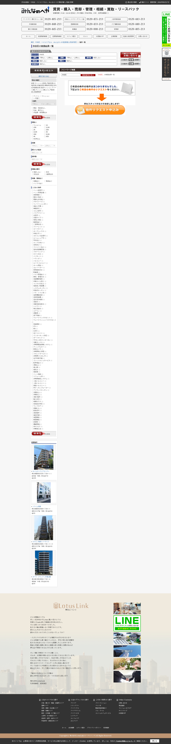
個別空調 (38, 415)
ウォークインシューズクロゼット (44, 321)
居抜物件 (38, 413)
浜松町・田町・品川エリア (49, 718)
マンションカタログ (125, 708)
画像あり (37, 181)
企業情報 (114, 36)
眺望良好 (38, 222)
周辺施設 (121, 705)
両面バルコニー (40, 385)
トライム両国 (37, 506)
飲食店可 (38, 410)
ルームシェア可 (40, 238)
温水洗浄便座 (39, 299)
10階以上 (38, 392)
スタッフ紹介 (71, 36)
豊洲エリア (44, 705)
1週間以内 (49, 174)
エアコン (38, 311)
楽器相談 (38, 195)
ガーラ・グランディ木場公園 (42, 577)
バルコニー (38, 261)
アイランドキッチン (41, 390)
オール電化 (38, 265)
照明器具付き (39, 270)
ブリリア (73, 703)
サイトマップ (123, 710)
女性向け (38, 245)
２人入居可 (38, 211)
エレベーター (39, 267)
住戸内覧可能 (39, 358)
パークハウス (75, 708)
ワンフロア (38, 406)
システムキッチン (41, 288)
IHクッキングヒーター (42, 388)
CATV (36, 331)
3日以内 (36, 174)
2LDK (35, 132)
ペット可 (98, 705)
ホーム (28, 36)
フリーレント (39, 227)
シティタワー (75, 705)
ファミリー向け (40, 247)
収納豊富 (38, 324)
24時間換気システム (41, 379)
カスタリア (74, 721)
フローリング (39, 252)
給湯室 (37, 422)
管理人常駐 (38, 220)
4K (34, 136)
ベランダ (38, 258)
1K (47, 125)
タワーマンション (101, 703)
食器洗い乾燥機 (40, 286)
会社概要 (71, 727)
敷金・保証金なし (40, 108)
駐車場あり (38, 363)
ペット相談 (38, 374)
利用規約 (106, 727)
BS (36, 329)
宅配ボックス (39, 342)
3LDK (48, 134)
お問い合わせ (142, 36)
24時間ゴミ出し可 (41, 356)
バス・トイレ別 (40, 293)
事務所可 (38, 208)
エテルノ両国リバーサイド (41, 541)
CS (36, 326)
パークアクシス (75, 710)
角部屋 (37, 372)
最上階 (37, 367)
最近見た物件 (132, 2)
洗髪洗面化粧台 (40, 304)
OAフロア (38, 426)
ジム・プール (100, 710)
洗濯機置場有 (39, 279)
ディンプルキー (40, 347)
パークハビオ (75, 713)
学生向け (38, 240)
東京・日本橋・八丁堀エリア (50, 713)
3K (47, 132)
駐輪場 (37, 272)
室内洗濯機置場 (40, 249)
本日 (47, 172)
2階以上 (37, 365)
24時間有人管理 (40, 351)
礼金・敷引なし (39, 110)
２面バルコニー (40, 381)
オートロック (39, 338)
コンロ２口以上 (40, 283)
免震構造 (38, 417)
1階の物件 (38, 397)
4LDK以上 (37, 139)
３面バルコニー (40, 383)
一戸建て (37, 98)
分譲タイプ (38, 217)
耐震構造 (38, 420)
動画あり (49, 181)
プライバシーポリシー (94, 727)
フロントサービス (41, 354)
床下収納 (38, 315)
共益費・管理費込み (40, 112)
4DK (47, 136)
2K (34, 130)
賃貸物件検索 (42, 36)
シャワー (38, 306)
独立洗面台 (38, 308)
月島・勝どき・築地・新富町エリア (52, 703)
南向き (37, 369)
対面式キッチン (40, 290)
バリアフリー (39, 213)
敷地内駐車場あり (101, 708)
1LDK (48, 127)
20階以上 (38, 394)
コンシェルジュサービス (43, 360)
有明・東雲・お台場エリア (49, 708)
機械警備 (38, 424)
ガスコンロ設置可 (41, 236)
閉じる (154, 741)
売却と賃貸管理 (128, 36)
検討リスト (145, 2)
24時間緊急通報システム (43, 344)
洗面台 (37, 302)
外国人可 (38, 233)
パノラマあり (38, 183)
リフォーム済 (39, 376)
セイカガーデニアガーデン (41, 471)
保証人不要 (38, 206)
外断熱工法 (38, 429)
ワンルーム (37, 125)
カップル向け (39, 242)
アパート (37, 96)
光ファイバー (39, 333)
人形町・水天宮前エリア (49, 715)
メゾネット (38, 256)
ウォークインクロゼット (43, 317)
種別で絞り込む (44, 76)
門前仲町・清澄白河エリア (49, 721)
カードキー (38, 229)
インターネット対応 (41, 335)
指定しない (37, 172)
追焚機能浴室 (39, 295)
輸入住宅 (38, 399)
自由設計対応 (39, 404)
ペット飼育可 (39, 190)
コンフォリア (75, 718)
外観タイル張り (40, 281)
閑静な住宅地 (39, 199)
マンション (45, 96)
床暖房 (37, 313)
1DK (35, 127)
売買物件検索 (56, 36)
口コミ (85, 36)
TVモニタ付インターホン (43, 340)
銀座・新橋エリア (47, 710)
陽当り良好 (38, 197)
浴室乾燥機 (38, 297)
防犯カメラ (38, 349)
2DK (47, 130)
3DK (35, 134)
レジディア (74, 715)
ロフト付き (38, 254)
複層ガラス (38, 401)
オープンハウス (40, 231)
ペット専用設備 (40, 192)
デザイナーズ (39, 201)
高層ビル (38, 408)
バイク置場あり (40, 274)
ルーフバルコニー (41, 263)
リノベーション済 (41, 204)
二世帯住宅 (38, 224)
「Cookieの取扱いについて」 (124, 741)
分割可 (37, 215)
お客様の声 (100, 36)
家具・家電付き (40, 277)
